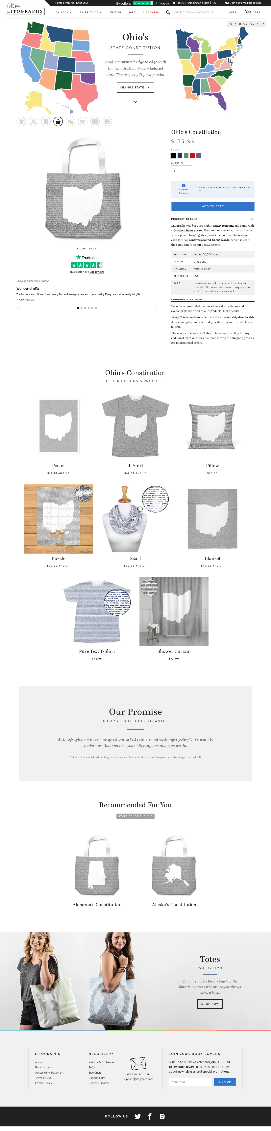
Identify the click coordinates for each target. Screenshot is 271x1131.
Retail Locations (45, 1067)
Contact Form (97, 1077)
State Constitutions (135, 816)
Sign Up (225, 1082)
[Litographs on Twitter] (138, 1116)
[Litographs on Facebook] (150, 1116)
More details (231, 311)
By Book (62, 12)
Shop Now (210, 1003)
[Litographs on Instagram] (162, 1116)
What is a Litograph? (247, 23)
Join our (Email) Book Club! (246, 2)
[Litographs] (25, 9)
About (39, 1062)
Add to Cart (213, 206)
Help (233, 12)
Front (82, 248)
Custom (115, 12)
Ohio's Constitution (196, 132)
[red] (192, 156)
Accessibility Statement (49, 1072)
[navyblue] (180, 156)
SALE (132, 12)
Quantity (177, 163)
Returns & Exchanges (102, 1062)
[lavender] (198, 156)
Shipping (187, 299)
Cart (253, 11)
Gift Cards (151, 12)
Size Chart (95, 1072)
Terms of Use (43, 1077)
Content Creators (99, 1082)
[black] (173, 156)
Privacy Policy (43, 1082)
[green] (186, 156)
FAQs (92, 1067)
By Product (89, 12)
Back (93, 248)
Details (184, 219)
